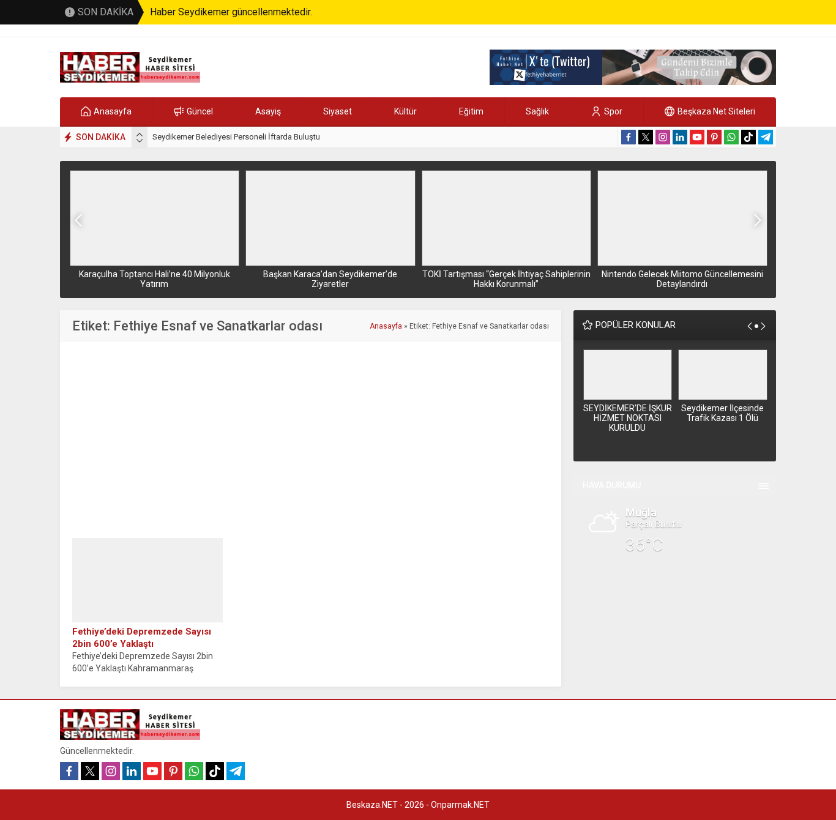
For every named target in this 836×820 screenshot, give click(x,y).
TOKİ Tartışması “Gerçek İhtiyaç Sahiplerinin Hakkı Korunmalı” (506, 279)
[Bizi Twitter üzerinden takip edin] (645, 137)
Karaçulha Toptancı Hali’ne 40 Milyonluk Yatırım (154, 279)
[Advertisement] (310, 440)
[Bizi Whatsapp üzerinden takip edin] (731, 137)
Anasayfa (386, 326)
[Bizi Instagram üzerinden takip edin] (662, 137)
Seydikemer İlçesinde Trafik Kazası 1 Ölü (722, 413)
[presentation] (139, 135)
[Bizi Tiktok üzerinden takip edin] (748, 137)
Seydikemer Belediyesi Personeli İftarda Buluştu (236, 136)
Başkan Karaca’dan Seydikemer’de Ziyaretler (330, 279)
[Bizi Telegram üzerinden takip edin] (765, 137)
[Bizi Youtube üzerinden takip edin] (697, 137)
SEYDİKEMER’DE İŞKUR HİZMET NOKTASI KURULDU (627, 418)
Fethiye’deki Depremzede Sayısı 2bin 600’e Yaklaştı (141, 637)
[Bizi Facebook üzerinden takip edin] (628, 137)
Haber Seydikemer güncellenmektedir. (231, 12)
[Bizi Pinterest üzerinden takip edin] (714, 137)
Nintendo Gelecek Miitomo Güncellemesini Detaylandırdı (682, 279)
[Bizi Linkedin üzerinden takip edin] (680, 137)
